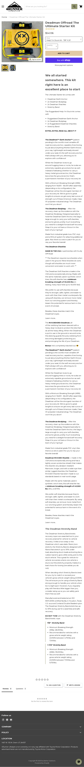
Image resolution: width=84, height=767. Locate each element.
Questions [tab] (19, 689)
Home (4, 17)
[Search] (74, 6)
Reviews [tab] (6, 689)
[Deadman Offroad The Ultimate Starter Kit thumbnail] (5, 67)
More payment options (64, 65)
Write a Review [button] (74, 685)
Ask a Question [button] (54, 685)
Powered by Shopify (42, 763)
